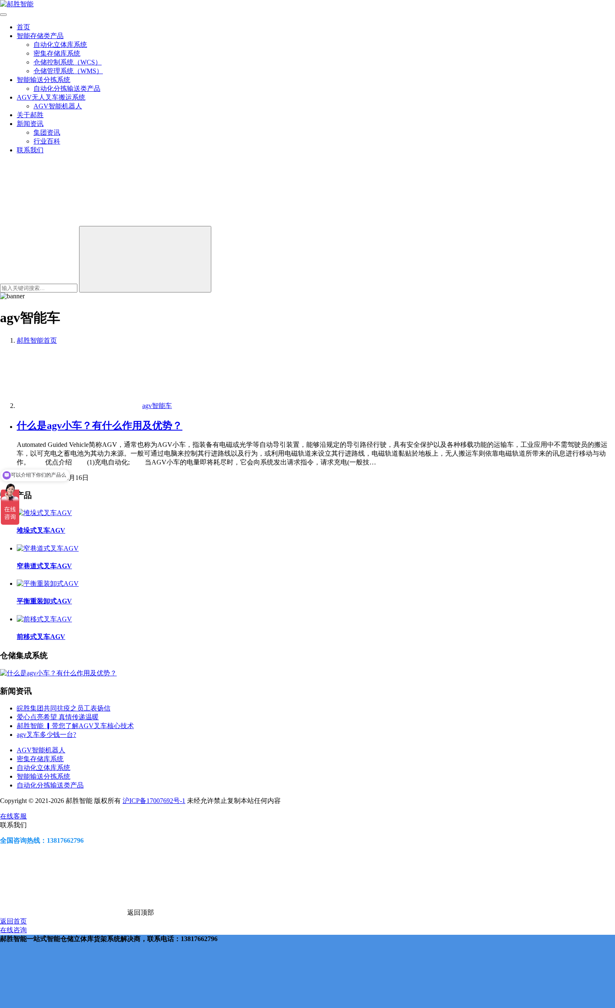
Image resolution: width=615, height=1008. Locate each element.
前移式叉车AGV (41, 636)
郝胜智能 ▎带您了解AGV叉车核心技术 (75, 725)
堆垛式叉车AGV (41, 530)
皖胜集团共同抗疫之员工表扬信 (63, 708)
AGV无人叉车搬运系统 (51, 97)
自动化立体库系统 (60, 44)
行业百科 (46, 141)
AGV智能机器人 (57, 106)
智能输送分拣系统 (43, 79)
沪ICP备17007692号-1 (154, 800)
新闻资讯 (30, 123)
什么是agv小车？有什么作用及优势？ (99, 425)
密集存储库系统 (56, 53)
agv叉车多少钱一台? (46, 734)
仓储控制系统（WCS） (67, 62)
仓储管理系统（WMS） (68, 70)
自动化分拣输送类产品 (66, 88)
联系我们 (30, 150)
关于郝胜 (30, 114)
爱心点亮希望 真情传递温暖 (58, 717)
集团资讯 (46, 132)
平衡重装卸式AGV (44, 601)
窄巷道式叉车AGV (44, 565)
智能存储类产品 (40, 35)
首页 (23, 27)
